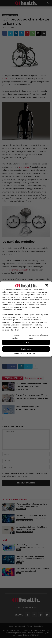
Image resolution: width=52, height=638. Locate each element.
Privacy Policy (32, 353)
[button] (46, 285)
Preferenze (26, 349)
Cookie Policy (19, 353)
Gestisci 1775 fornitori (17, 336)
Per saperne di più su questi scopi (38, 336)
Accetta (26, 342)
